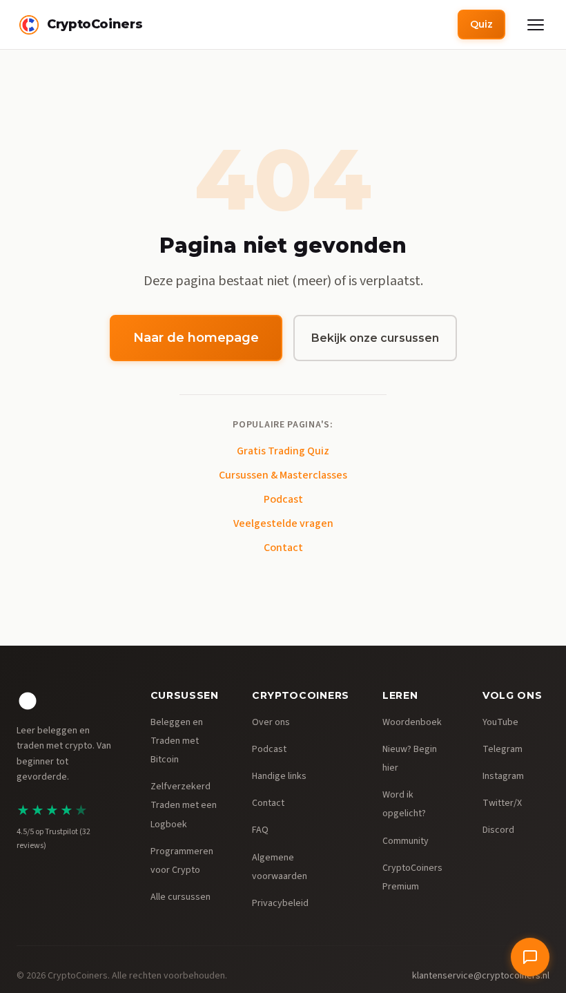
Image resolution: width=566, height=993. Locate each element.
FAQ (260, 830)
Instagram (503, 776)
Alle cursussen (180, 897)
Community (405, 841)
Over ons (271, 722)
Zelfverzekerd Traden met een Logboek (183, 805)
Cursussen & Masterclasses (283, 475)
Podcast (283, 499)
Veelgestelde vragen (283, 523)
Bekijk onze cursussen (375, 338)
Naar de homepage (196, 337)
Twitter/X (502, 803)
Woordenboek (412, 722)
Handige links (279, 776)
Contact (283, 547)
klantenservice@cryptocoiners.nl (480, 976)
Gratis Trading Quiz (283, 451)
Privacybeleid (280, 903)
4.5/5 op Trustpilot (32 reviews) (53, 838)
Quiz (481, 24)
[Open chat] (530, 957)
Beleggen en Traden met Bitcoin (176, 741)
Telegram (502, 749)
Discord (498, 830)
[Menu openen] (535, 25)
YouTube (500, 722)
